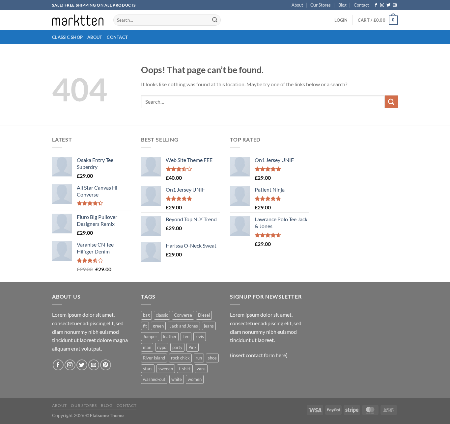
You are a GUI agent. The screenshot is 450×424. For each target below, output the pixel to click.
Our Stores (320, 5)
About (297, 5)
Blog (342, 5)
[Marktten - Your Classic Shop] (77, 19)
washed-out (154, 379)
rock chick (180, 357)
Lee (186, 336)
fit (145, 326)
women (195, 379)
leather (170, 336)
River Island (154, 357)
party (177, 347)
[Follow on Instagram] (382, 5)
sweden (165, 368)
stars (148, 368)
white (176, 379)
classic (162, 315)
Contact (361, 5)
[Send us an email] (395, 5)
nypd (161, 347)
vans (201, 368)
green (158, 326)
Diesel (204, 315)
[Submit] (214, 20)
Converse (183, 315)
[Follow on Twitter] (388, 5)
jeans (209, 326)
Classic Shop (67, 37)
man (147, 347)
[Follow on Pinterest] (105, 364)
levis (199, 336)
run (199, 357)
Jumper (150, 336)
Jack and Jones (184, 326)
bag (146, 315)
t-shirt (185, 368)
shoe (212, 357)
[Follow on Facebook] (376, 5)
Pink (192, 347)
